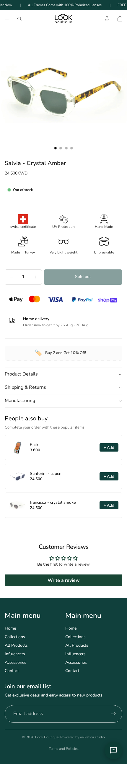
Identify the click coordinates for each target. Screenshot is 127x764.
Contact (12, 671)
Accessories (15, 662)
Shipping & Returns (25, 387)
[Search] (19, 18)
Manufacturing (20, 400)
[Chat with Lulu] (113, 750)
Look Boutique (46, 737)
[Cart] (119, 18)
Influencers (15, 654)
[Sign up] (113, 714)
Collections (15, 637)
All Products (16, 645)
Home (10, 628)
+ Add (109, 447)
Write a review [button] (64, 580)
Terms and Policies (64, 748)
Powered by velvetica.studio (82, 737)
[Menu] (7, 19)
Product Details (21, 374)
